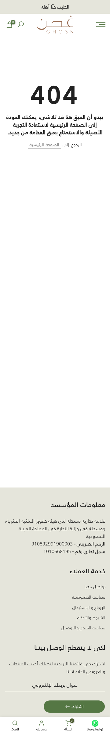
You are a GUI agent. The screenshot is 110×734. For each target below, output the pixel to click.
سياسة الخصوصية (88, 597)
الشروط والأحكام (91, 618)
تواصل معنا (94, 587)
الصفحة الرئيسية (44, 144)
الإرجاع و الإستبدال (88, 608)
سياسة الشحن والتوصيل (83, 628)
